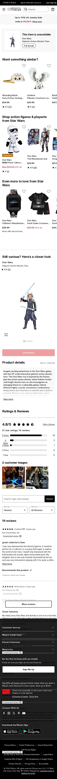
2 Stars (5, 450)
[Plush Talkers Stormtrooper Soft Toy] (14, 139)
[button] (28, 309)
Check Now (33, 697)
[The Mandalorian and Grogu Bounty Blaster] (39, 139)
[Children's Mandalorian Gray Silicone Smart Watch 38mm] (14, 203)
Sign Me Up (28, 669)
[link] (14, 101)
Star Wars (26, 38)
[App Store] (10, 731)
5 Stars (5, 435)
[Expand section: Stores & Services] (28, 642)
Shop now (37, 21)
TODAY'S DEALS (9, 3)
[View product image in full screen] (6, 334)
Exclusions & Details (20, 697)
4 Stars (5, 440)
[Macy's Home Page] (14, 9)
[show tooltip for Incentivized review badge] (19, 536)
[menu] (4, 9)
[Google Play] (31, 731)
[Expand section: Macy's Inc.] (28, 649)
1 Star (5, 455)
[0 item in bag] (53, 9)
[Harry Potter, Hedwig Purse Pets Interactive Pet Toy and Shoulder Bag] (14, 77)
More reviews (28, 604)
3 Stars (5, 445)
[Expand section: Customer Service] (28, 627)
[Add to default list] (24, 65)
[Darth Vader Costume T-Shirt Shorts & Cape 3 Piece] (39, 203)
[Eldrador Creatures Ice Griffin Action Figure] (39, 77)
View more (8, 399)
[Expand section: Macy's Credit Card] (28, 634)
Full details (29, 46)
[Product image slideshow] (28, 309)
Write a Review (49, 424)
